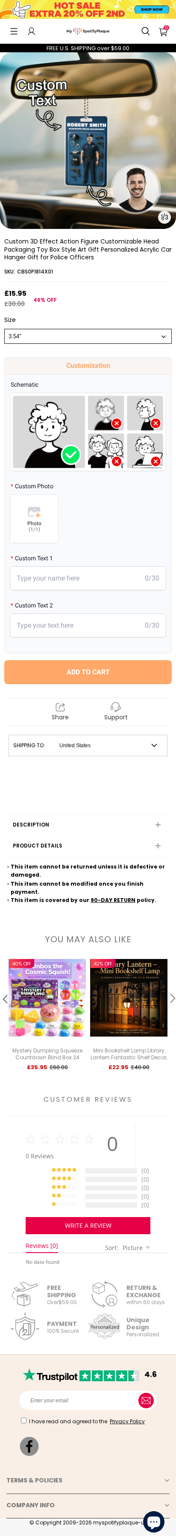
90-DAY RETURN (113, 900)
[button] (13, 31)
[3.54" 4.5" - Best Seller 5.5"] (88, 336)
